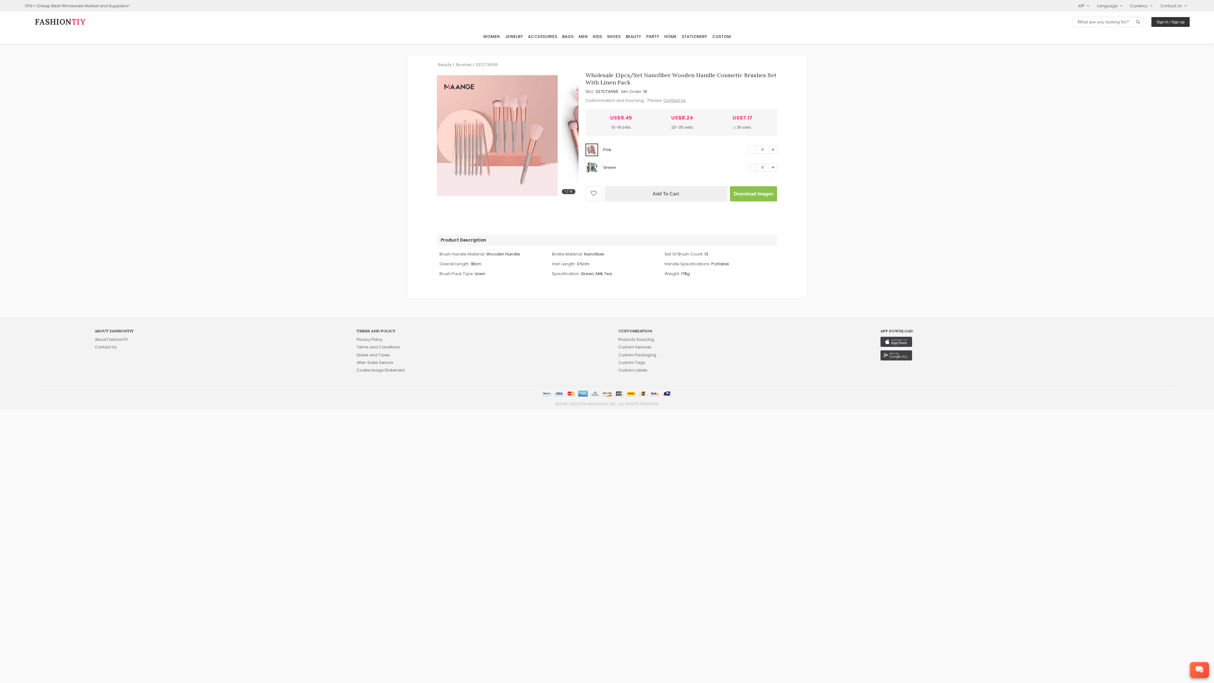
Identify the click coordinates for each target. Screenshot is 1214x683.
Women (491, 37)
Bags (567, 37)
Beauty (633, 37)
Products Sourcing (636, 339)
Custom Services (634, 347)
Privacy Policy (370, 339)
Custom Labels (632, 370)
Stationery (694, 37)
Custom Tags (631, 362)
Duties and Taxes (373, 355)
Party (652, 37)
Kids (597, 37)
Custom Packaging (637, 355)
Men (583, 37)
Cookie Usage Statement (381, 370)
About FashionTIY (111, 339)
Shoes (614, 37)
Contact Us (674, 100)
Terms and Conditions (378, 347)
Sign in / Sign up (1170, 22)
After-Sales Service (375, 362)
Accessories (542, 37)
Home (670, 37)
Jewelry (514, 37)
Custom (721, 37)
